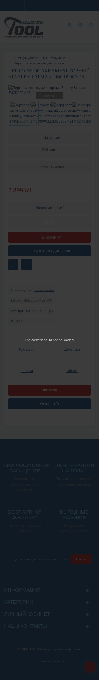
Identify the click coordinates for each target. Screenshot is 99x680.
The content (34, 340)
